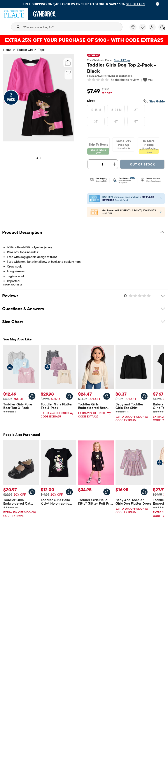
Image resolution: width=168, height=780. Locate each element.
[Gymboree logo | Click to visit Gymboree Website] (44, 14)
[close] (157, 4)
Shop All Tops (122, 60)
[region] (84, 4)
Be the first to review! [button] (125, 80)
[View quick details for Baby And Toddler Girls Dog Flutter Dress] (144, 491)
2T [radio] (136, 110)
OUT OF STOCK (142, 164)
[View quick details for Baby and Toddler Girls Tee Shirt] (144, 396)
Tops (41, 50)
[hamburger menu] (6, 27)
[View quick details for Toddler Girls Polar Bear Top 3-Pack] (31, 396)
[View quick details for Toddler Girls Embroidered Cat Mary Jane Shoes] (31, 491)
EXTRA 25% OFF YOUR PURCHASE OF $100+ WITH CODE (84, 40)
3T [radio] (96, 121)
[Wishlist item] (144, 30)
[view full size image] (38, 140)
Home (7, 50)
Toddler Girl (25, 50)
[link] (133, 27)
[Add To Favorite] (68, 73)
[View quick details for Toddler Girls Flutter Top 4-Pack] (69, 396)
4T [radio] (116, 121)
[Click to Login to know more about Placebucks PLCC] (161, 212)
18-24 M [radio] (116, 110)
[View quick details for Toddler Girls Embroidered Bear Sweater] (106, 396)
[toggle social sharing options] (67, 62)
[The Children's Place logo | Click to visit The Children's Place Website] (14, 14)
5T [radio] (136, 121)
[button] (142, 27)
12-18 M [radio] (96, 110)
